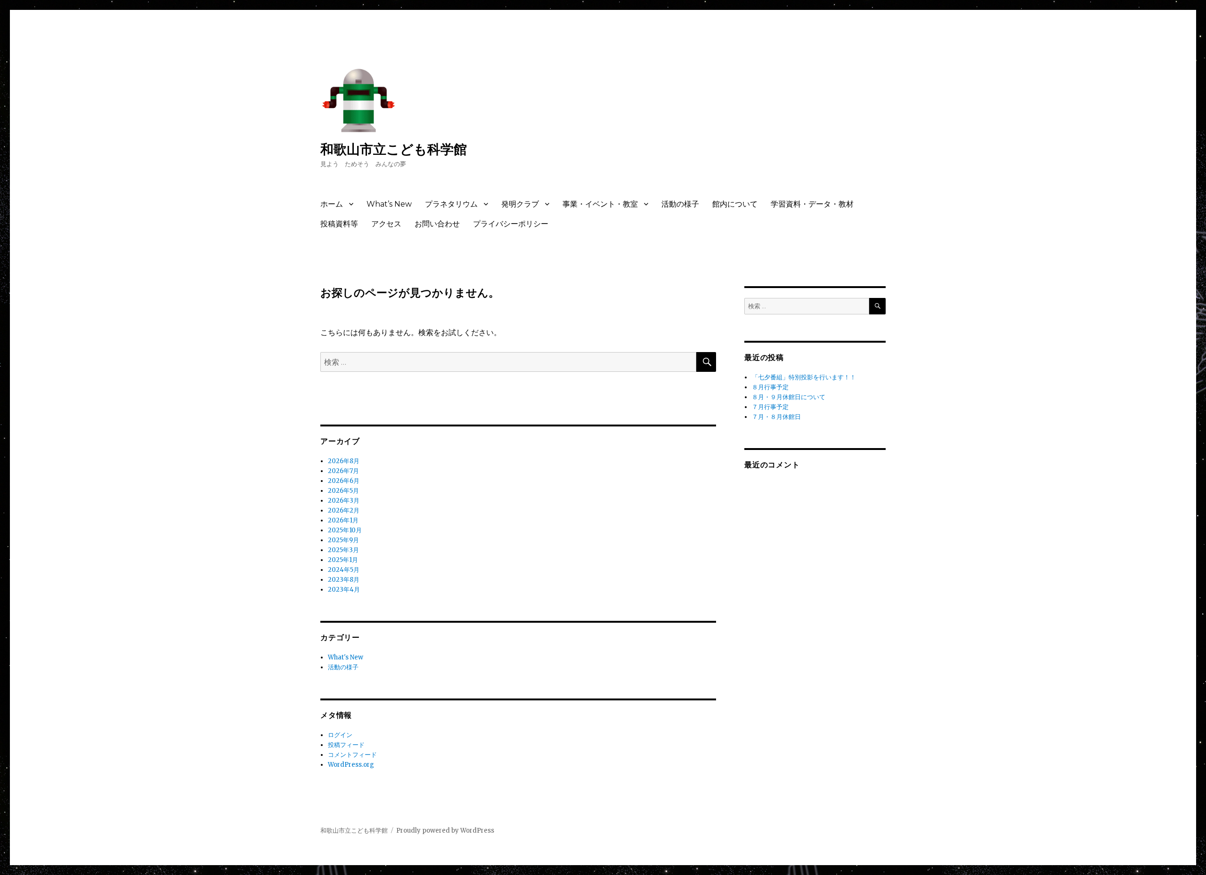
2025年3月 (343, 550)
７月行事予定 (770, 407)
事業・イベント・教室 (600, 204)
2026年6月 (343, 481)
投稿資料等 (339, 223)
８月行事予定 (770, 387)
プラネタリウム (451, 204)
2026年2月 (343, 510)
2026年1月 (343, 520)
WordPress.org (351, 765)
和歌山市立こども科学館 (393, 149)
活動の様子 (680, 204)
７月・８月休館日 (776, 417)
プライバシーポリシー (510, 223)
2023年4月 (344, 590)
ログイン (340, 735)
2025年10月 (345, 530)
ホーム (331, 204)
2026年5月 (343, 491)
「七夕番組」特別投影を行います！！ (804, 377)
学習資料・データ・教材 (812, 204)
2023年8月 (343, 580)
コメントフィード (352, 755)
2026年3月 (343, 501)
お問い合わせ (437, 223)
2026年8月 (343, 461)
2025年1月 (343, 560)
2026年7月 (343, 471)
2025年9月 (343, 540)
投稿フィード (346, 745)
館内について (735, 204)
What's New (345, 657)
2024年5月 (343, 570)
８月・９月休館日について (788, 397)
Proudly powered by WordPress (445, 831)
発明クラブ (520, 204)
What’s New (389, 204)
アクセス (386, 223)
